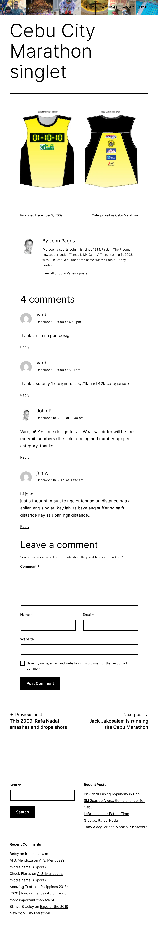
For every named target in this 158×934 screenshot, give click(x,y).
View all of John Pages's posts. (65, 273)
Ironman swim (36, 854)
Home (91, 7)
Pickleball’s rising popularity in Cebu (112, 794)
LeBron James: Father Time (106, 814)
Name (26, 615)
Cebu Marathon (126, 215)
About (128, 7)
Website (27, 639)
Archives (110, 7)
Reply (24, 347)
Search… (17, 785)
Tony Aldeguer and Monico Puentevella (115, 827)
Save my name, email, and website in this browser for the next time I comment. (77, 665)
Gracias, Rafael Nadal (101, 820)
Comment (29, 566)
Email (143, 7)
